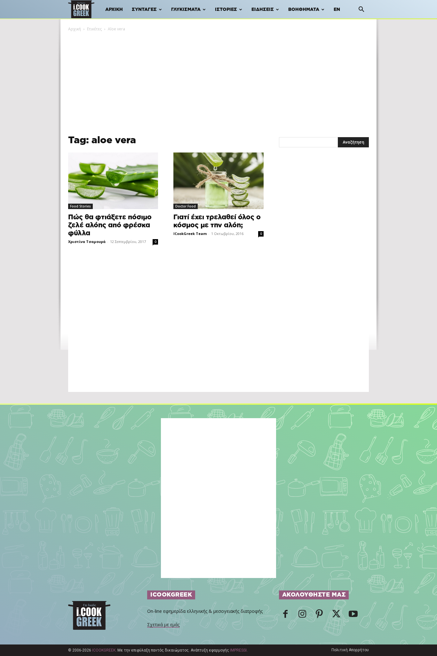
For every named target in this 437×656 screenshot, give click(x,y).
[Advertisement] (218, 80)
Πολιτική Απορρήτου (350, 650)
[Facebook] (285, 615)
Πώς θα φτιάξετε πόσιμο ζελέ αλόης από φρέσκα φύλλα (110, 225)
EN (337, 9)
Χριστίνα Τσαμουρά (87, 241)
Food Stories (80, 206)
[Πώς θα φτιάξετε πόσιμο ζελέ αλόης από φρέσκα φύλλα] (113, 180)
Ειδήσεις (262, 9)
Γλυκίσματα (186, 9)
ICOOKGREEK (103, 650)
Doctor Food (185, 206)
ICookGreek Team (190, 233)
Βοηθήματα (303, 9)
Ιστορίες (226, 9)
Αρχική (114, 9)
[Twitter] (336, 615)
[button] (361, 10)
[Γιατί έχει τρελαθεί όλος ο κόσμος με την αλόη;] (218, 180)
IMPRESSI (238, 650)
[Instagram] (302, 615)
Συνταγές (144, 9)
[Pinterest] (319, 615)
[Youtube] (353, 615)
